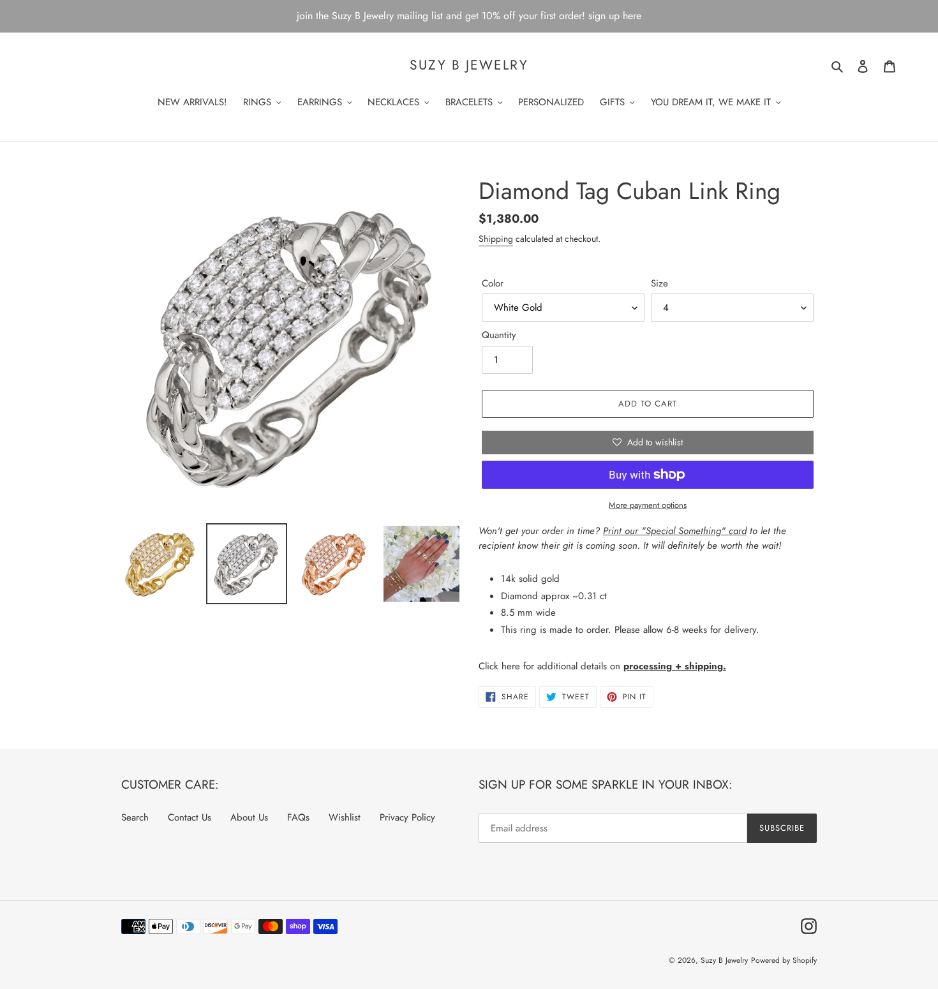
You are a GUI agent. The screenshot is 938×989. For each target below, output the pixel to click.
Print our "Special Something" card (675, 531)
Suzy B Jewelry (469, 65)
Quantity (499, 335)
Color (492, 283)
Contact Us (189, 817)
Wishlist (345, 817)
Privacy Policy (407, 817)
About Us (249, 817)
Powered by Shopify (784, 960)
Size (659, 283)
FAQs (298, 817)
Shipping (496, 238)
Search (135, 817)
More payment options (648, 505)
